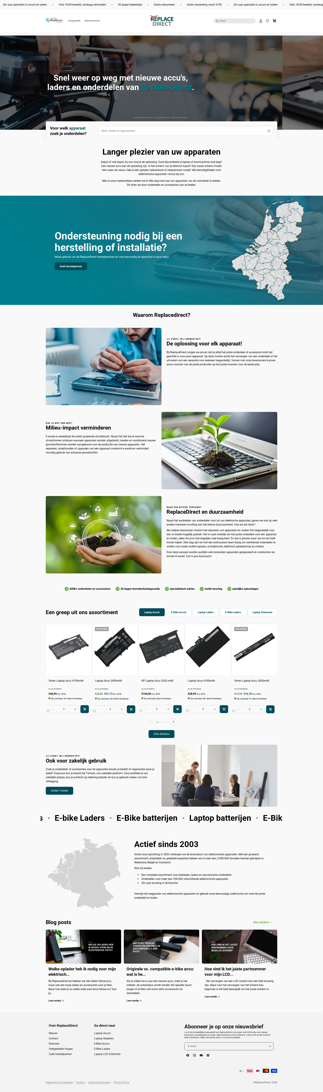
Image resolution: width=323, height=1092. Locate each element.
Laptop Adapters (104, 1038)
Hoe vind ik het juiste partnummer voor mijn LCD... (235, 972)
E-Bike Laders (102, 1048)
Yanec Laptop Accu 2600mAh (251, 680)
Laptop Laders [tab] (206, 612)
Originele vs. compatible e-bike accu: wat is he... (160, 972)
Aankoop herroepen (99, 1082)
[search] (186, 131)
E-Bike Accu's (102, 1043)
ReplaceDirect (263, 1082)
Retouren (54, 1043)
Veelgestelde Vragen (61, 1048)
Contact (53, 1038)
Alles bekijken (161, 734)
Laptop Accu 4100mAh (201, 680)
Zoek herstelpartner (71, 266)
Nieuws (53, 1033)
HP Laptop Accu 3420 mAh (157, 680)
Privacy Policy (121, 1082)
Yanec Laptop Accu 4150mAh (66, 680)
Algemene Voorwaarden (59, 1082)
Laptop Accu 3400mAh (108, 680)
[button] (234, 21)
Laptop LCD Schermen (107, 1054)
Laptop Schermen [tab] (262, 612)
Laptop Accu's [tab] (152, 612)
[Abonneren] (269, 1046)
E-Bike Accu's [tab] (178, 612)
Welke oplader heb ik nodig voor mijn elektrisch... (82, 972)
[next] (173, 721)
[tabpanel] (161, 681)
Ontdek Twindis (59, 790)
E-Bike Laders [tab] (233, 612)
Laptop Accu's (102, 1033)
